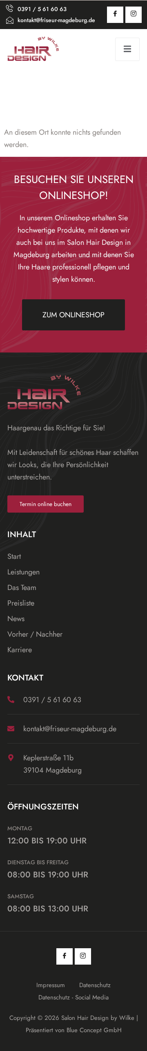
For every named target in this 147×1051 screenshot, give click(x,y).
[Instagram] (133, 15)
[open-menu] (127, 49)
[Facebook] (115, 15)
